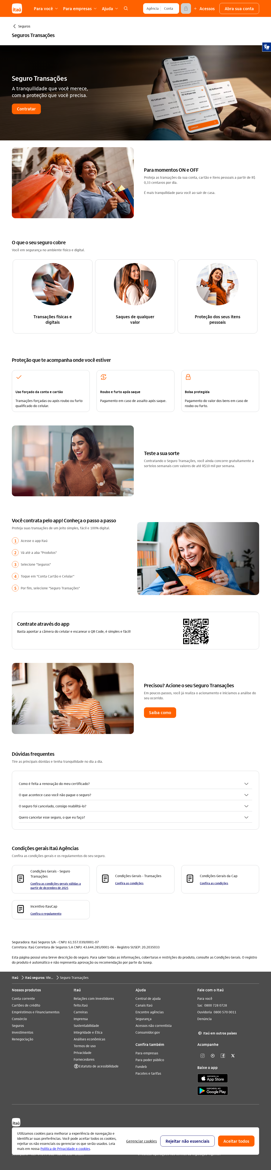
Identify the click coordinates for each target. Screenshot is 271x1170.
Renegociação (22, 1039)
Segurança (144, 1018)
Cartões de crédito (26, 1005)
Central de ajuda (148, 998)
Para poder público (150, 1060)
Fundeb (141, 1066)
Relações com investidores (94, 998)
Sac (200, 1005)
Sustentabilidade (86, 1025)
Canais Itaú (144, 1005)
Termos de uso (85, 1046)
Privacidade (82, 1052)
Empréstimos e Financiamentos (35, 1012)
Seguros (18, 1025)
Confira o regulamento (45, 913)
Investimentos (22, 1032)
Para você (204, 998)
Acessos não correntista (154, 1025)
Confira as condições (129, 883)
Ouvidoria (204, 1012)
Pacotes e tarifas (148, 1073)
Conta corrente (23, 998)
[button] (239, 8)
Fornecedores (84, 1059)
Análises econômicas (89, 1039)
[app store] (212, 1079)
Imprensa (81, 1018)
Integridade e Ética (88, 1032)
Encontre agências (150, 1012)
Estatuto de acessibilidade (99, 1066)
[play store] (212, 1091)
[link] (125, 8)
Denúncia (204, 1018)
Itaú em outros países (217, 1033)
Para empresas (147, 1053)
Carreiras (81, 1012)
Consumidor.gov (148, 1032)
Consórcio (19, 1018)
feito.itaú (81, 1005)
